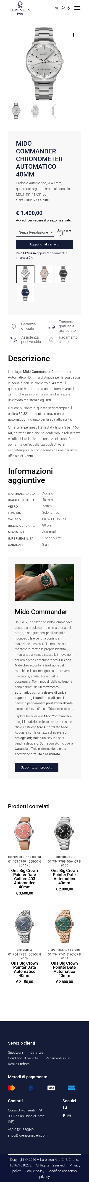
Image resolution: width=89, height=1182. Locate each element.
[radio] (25, 274)
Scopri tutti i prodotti (36, 767)
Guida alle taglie (64, 232)
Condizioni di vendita (23, 1058)
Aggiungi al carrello (44, 244)
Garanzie (36, 1052)
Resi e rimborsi (19, 1064)
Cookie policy (34, 1171)
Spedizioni (15, 1052)
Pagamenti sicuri (58, 1058)
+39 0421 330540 (21, 1130)
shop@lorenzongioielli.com (27, 1135)
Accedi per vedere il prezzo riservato (43, 220)
